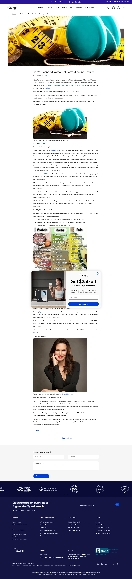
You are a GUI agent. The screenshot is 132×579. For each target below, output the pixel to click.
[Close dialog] (98, 273)
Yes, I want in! (83, 304)
